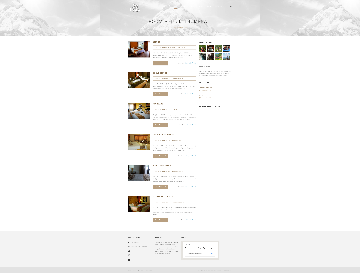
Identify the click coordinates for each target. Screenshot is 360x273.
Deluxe (156, 42)
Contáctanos (219, 6)
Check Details (159, 63)
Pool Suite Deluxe (162, 166)
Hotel (183, 6)
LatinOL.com (227, 270)
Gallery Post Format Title (205, 87)
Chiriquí (200, 6)
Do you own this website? (195, 253)
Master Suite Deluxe (164, 197)
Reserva (191, 6)
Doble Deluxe (160, 73)
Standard (158, 104)
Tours (209, 6)
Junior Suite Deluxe (163, 135)
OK (212, 253)
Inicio (175, 6)
